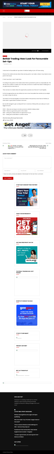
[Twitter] (47, 14)
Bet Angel (10, 17)
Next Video (48, 143)
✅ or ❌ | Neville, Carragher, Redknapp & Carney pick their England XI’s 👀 (15, 147)
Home (4, 17)
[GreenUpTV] (27, 11)
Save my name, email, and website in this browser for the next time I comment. (23, 174)
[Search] (49, 11)
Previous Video (6, 143)
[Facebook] (44, 14)
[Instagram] (49, 14)
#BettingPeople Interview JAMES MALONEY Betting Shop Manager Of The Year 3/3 (37, 147)
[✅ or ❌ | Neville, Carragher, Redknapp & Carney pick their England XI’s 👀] (5, 147)
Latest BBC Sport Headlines (23, 411)
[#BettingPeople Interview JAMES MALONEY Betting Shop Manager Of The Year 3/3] (49, 147)
